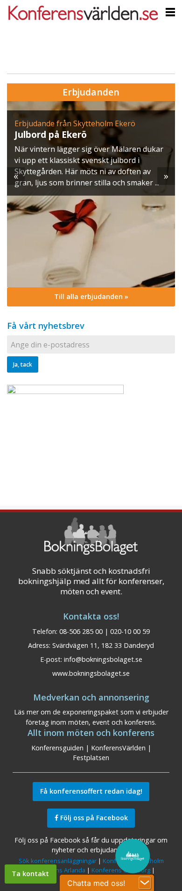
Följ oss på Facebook (93, 817)
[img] (91, 194)
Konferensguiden (57, 747)
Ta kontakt (30, 873)
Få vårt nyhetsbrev (45, 325)
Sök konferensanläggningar (58, 861)
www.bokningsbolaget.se (91, 673)
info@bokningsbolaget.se (103, 659)
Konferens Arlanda (58, 870)
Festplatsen (91, 757)
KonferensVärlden (118, 747)
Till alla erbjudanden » (91, 296)
